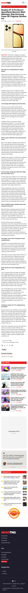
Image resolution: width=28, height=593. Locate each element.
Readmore (5, 459)
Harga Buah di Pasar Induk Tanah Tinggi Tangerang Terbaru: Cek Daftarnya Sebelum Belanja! (12, 482)
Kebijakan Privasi (16, 583)
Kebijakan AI (22, 583)
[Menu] (24, 3)
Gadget (4, 349)
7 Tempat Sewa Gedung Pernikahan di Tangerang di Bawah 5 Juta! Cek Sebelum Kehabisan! (12, 493)
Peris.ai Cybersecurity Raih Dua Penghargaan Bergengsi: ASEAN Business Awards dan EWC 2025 (19, 407)
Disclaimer (14, 585)
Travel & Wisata (4, 559)
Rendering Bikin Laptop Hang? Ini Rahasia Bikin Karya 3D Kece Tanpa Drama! (19, 391)
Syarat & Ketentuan (5, 542)
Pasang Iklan (4, 540)
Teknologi (3, 557)
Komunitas (3, 561)
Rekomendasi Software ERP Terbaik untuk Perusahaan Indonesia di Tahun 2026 (18, 384)
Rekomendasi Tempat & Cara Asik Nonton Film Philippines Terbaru (12, 477)
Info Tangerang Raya (6, 552)
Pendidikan (3, 554)
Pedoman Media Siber (7, 583)
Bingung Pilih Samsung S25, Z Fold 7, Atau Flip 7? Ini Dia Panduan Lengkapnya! (18, 399)
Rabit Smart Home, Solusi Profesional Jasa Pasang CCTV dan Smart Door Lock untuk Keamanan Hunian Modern (18, 376)
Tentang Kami (4, 535)
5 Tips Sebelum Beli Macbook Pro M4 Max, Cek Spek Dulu (18, 368)
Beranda (3, 6)
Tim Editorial (4, 538)
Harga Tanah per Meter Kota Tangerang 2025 (10, 487)
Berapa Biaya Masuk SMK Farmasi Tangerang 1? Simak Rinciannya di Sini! (12, 499)
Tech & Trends (9, 6)
